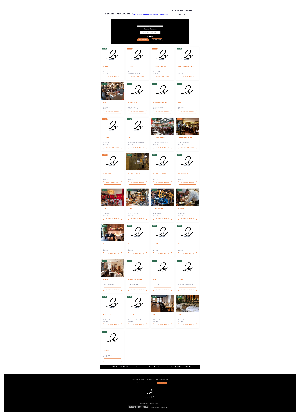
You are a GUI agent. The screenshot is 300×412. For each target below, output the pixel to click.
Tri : (148, 36)
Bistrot (147, 29)
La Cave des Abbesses (159, 66)
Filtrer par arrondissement (123, 21)
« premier (114, 366)
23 (149, 366)
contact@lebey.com (155, 407)
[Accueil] (150, 14)
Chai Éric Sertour (133, 102)
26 (162, 366)
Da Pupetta (181, 208)
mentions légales (164, 407)
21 (141, 366)
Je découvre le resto (112, 76)
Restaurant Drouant (109, 315)
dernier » (188, 366)
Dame (104, 244)
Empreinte (106, 350)
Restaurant (153, 29)
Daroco (130, 244)
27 (167, 366)
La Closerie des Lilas (159, 137)
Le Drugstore (132, 315)
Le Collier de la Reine (134, 173)
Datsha (180, 244)
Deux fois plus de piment (135, 279)
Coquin (130, 208)
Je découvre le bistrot (137, 76)
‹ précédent (124, 366)
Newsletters (183, 14)
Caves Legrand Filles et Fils (186, 66)
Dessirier (105, 279)
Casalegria (106, 66)
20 (136, 366)
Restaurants (123, 14)
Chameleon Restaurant (159, 102)
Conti (104, 208)
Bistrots (109, 14)
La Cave (130, 66)
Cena (104, 102)
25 (158, 366)
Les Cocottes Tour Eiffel (185, 137)
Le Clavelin (106, 137)
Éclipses (155, 315)
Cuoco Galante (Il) (158, 208)
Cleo (129, 137)
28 (171, 366)
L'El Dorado (181, 315)
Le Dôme (180, 279)
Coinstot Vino (107, 173)
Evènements (189, 10)
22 (145, 366)
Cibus (179, 102)
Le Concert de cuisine (159, 173)
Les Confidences (183, 173)
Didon (154, 279)
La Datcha (156, 244)
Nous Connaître (177, 10)
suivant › (178, 366)
